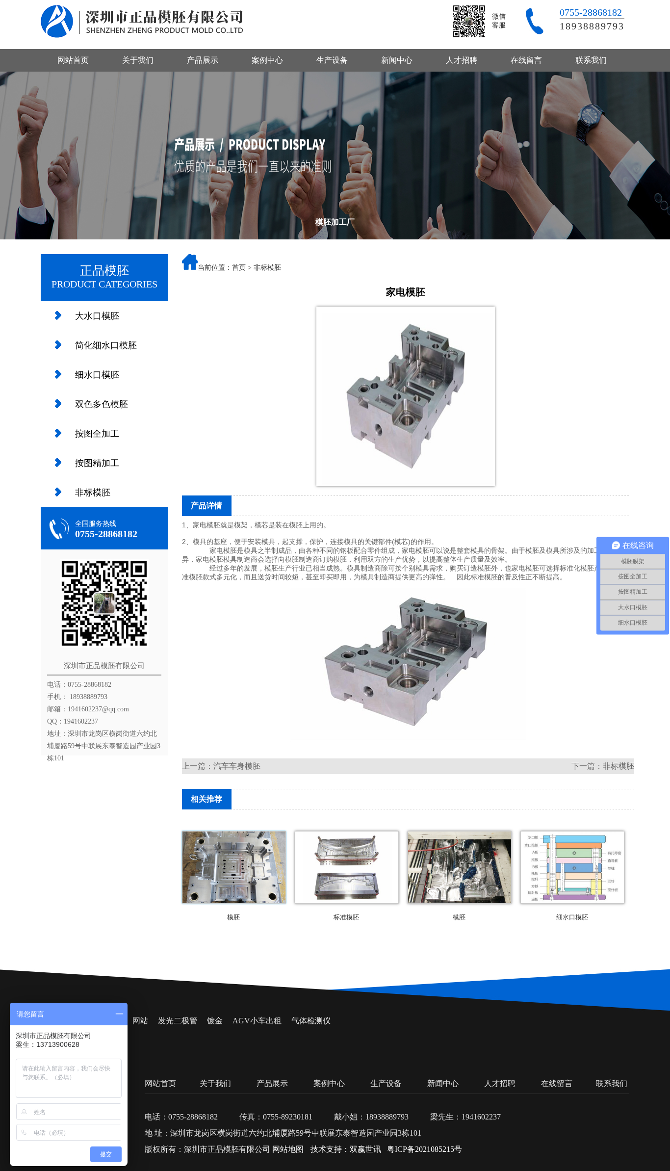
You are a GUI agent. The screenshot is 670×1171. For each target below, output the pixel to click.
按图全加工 (97, 434)
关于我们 (138, 60)
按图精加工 (97, 463)
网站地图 (288, 1149)
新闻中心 (396, 60)
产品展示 (202, 60)
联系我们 (591, 60)
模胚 (296, 525)
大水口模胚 (97, 316)
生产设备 (332, 60)
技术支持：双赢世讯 (345, 1149)
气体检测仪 (311, 1020)
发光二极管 (177, 1020)
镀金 (215, 1020)
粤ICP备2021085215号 (424, 1149)
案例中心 (267, 60)
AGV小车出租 (257, 1020)
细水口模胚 (97, 375)
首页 (239, 267)
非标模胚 (92, 492)
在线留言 (526, 60)
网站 (140, 1020)
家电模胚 (206, 525)
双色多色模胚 (101, 404)
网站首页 (73, 60)
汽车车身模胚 (236, 766)
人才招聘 (461, 60)
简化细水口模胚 (106, 345)
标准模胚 (346, 917)
